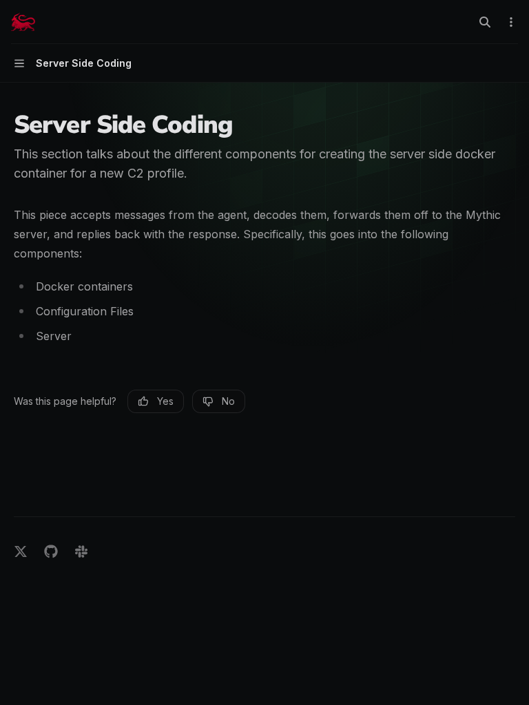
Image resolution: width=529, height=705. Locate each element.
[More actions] (511, 22)
